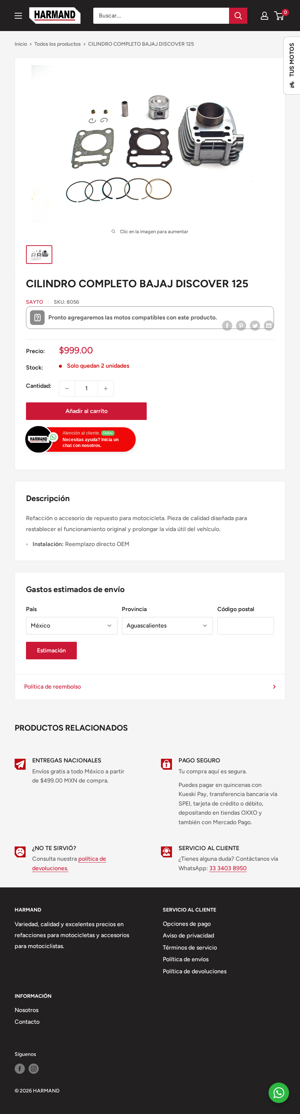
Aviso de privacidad (188, 935)
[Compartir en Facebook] (227, 325)
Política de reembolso (52, 686)
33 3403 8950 (228, 868)
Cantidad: (39, 385)
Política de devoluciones (194, 971)
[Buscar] (238, 16)
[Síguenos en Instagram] (34, 1069)
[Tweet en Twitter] (255, 325)
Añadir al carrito (86, 411)
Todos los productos (57, 44)
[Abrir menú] (18, 16)
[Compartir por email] (269, 325)
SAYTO (34, 302)
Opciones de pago (187, 923)
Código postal (235, 609)
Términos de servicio (190, 947)
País (31, 609)
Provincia (134, 609)
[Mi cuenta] (264, 16)
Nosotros (26, 1010)
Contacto (27, 1021)
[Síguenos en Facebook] (20, 1069)
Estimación (51, 650)
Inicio (21, 44)
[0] (279, 15)
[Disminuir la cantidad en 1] (67, 388)
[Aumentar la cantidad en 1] (105, 388)
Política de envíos (186, 959)
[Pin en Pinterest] (241, 325)
